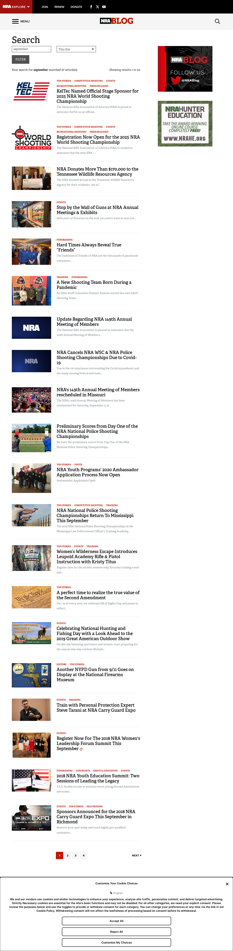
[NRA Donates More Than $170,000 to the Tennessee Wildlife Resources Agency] (31, 178)
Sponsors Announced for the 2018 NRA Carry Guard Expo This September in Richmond (96, 817)
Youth (78, 464)
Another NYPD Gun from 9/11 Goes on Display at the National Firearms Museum (95, 675)
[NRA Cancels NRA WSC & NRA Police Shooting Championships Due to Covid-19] (31, 361)
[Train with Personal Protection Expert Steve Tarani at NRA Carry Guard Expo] (31, 709)
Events (110, 80)
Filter (20, 59)
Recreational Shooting (71, 86)
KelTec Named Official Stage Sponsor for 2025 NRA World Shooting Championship (98, 96)
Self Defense (95, 806)
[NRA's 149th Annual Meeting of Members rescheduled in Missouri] (31, 399)
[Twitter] (97, 2)
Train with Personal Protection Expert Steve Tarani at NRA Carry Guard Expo (96, 707)
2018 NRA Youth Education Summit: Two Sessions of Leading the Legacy (98, 778)
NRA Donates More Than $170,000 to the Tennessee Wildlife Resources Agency (97, 171)
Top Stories (64, 80)
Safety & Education (105, 770)
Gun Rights (83, 770)
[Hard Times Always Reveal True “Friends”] (31, 251)
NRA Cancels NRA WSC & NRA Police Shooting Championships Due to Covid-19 (97, 357)
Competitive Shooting (88, 80)
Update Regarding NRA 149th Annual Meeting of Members (94, 321)
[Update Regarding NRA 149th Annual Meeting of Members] (31, 327)
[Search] (217, 21)
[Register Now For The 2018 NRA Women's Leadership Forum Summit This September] (31, 745)
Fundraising (65, 239)
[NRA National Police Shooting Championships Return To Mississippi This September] (31, 515)
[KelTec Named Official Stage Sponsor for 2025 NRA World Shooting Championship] (31, 91)
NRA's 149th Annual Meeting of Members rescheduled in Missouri (98, 392)
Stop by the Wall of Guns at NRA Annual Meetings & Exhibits (97, 210)
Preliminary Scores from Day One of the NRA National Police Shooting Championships (97, 431)
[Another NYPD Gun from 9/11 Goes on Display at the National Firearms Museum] (31, 675)
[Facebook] (91, 2)
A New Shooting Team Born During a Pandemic (94, 284)
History (61, 664)
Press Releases (99, 86)
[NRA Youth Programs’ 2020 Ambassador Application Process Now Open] (31, 478)
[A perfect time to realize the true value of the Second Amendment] (31, 597)
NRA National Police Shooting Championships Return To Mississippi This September (95, 515)
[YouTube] (104, 2)
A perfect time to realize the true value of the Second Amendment (98, 595)
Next (136, 855)
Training (62, 277)
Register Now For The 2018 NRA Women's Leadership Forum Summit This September (98, 743)
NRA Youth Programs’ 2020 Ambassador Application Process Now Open (98, 472)
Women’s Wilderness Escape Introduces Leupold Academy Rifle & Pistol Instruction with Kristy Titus (97, 557)
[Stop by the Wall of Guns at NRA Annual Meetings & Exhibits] (31, 214)
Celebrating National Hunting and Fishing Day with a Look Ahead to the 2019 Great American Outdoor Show (95, 633)
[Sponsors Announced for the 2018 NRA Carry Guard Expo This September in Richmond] (31, 818)
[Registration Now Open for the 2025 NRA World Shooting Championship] (31, 140)
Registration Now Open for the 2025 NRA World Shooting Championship (98, 139)
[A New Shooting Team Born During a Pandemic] (31, 290)
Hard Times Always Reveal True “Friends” (89, 247)
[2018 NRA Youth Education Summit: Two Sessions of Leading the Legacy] (31, 780)
